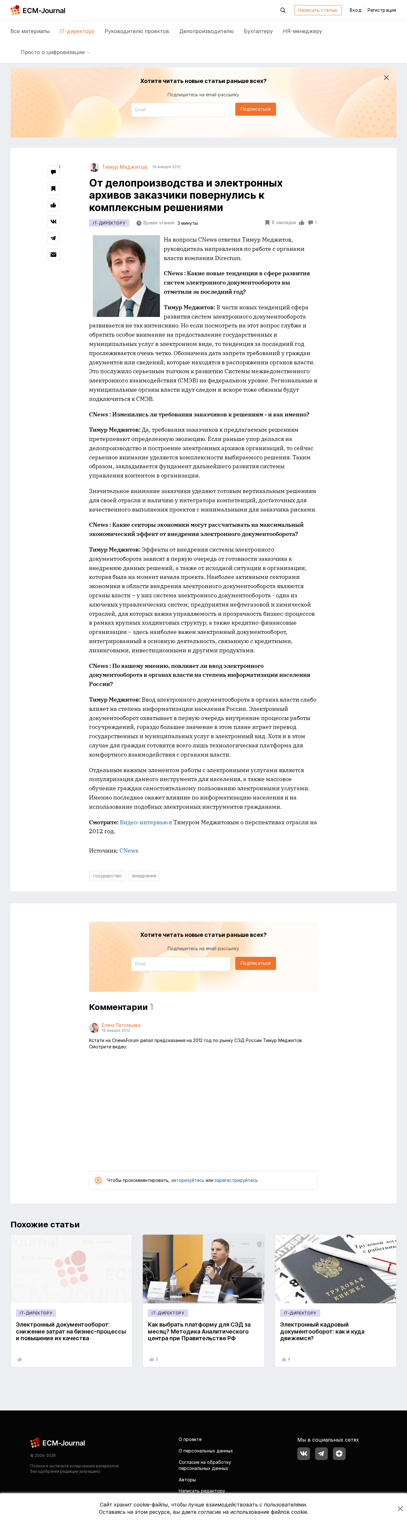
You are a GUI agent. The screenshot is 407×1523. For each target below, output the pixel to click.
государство (107, 875)
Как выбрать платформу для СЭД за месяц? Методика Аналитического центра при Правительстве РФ (199, 1331)
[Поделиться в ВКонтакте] (53, 221)
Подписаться (256, 109)
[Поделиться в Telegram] (53, 238)
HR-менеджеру (302, 31)
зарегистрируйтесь (236, 1180)
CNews (129, 850)
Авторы (187, 1479)
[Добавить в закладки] (53, 188)
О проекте (190, 1439)
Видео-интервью (144, 822)
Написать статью (318, 10)
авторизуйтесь (187, 1180)
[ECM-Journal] (58, 1442)
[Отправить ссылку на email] (53, 254)
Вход (355, 10)
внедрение (144, 875)
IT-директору (77, 31)
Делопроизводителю (206, 31)
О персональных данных (206, 1450)
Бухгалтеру (258, 31)
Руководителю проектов (137, 31)
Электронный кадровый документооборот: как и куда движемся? (322, 1331)
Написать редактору (202, 1490)
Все (30, 31)
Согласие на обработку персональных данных (205, 1465)
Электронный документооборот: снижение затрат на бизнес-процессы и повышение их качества (71, 1331)
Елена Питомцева (121, 1025)
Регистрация (382, 10)
